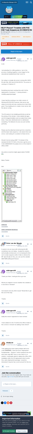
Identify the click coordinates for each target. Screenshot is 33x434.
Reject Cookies (22, 431)
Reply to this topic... (11, 384)
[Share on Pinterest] (11, 403)
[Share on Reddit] (8, 403)
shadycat (9, 343)
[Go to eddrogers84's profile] (3, 59)
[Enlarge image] (2, 154)
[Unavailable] (11, 195)
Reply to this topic (16, 51)
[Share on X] (2, 403)
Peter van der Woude (14, 243)
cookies (14, 420)
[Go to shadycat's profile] (3, 344)
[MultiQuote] (2, 236)
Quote (7, 236)
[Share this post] (31, 59)
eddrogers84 (6, 32)
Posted (13, 60)
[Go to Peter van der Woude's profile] (3, 244)
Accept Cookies (9, 431)
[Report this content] (27, 59)
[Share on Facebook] (5, 403)
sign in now (10, 376)
